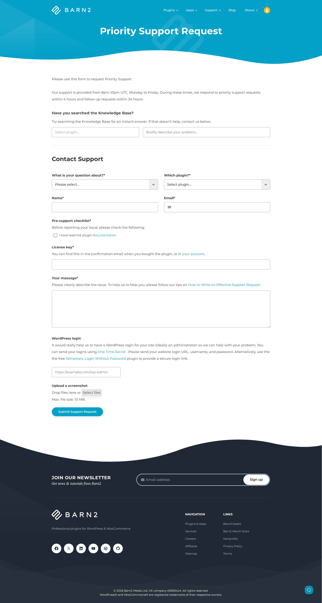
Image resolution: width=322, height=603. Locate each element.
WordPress (106, 548)
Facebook (56, 548)
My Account (267, 10)
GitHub (118, 548)
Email (169, 198)
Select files (92, 393)
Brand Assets (232, 524)
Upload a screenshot (70, 386)
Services (190, 531)
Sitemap (191, 553)
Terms (227, 553)
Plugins (169, 10)
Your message (65, 278)
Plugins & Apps (195, 524)
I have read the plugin (87, 235)
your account (193, 254)
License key (63, 247)
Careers (190, 538)
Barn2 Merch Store (236, 531)
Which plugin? (177, 175)
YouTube (93, 548)
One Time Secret (112, 352)
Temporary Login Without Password (96, 359)
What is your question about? (78, 175)
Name (58, 198)
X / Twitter (69, 548)
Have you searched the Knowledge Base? (93, 113)
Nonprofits (230, 538)
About (249, 10)
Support (211, 10)
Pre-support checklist (71, 221)
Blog (232, 10)
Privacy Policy (232, 546)
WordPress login (66, 338)
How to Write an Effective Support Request (224, 285)
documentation (104, 235)
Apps (190, 10)
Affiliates (191, 546)
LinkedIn (81, 548)
